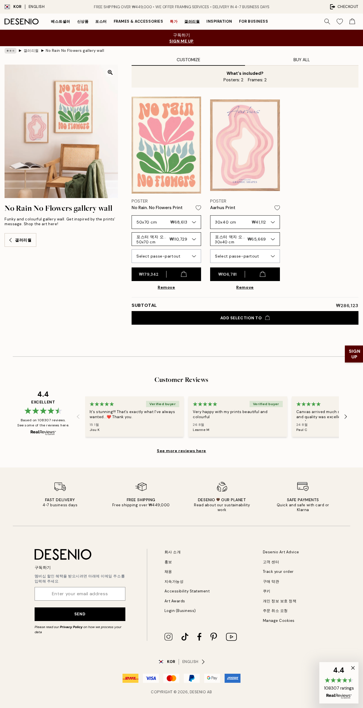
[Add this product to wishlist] (198, 207)
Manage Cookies (279, 620)
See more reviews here (181, 450)
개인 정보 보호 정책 (280, 601)
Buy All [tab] (302, 60)
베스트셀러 (60, 21)
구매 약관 (271, 581)
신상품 (83, 21)
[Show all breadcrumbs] (10, 51)
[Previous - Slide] (78, 416)
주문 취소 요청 (275, 610)
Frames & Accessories (138, 21)
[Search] (327, 21)
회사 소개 (172, 552)
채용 (168, 571)
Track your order (278, 571)
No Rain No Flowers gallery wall (75, 50)
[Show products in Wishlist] (340, 21)
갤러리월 (192, 21)
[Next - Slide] (345, 416)
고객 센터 (271, 562)
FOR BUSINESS (253, 21)
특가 (174, 21)
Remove (166, 287)
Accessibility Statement (187, 591)
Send (79, 613)
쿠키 (267, 591)
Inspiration (219, 21)
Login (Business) (180, 610)
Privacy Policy (71, 627)
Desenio (198, 692)
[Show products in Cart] (352, 21)
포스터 (101, 21)
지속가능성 (174, 581)
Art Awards (174, 601)
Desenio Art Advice (281, 552)
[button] (338, 682)
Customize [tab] (188, 60)
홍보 (168, 562)
